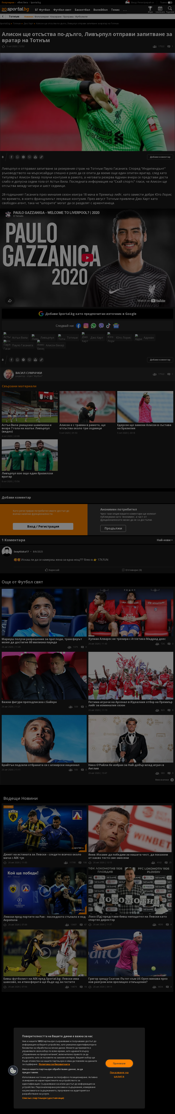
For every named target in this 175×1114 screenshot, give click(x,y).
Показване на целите (119, 1074)
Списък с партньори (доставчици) (43, 1097)
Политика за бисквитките (54, 1064)
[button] (13, 1070)
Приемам (119, 1063)
